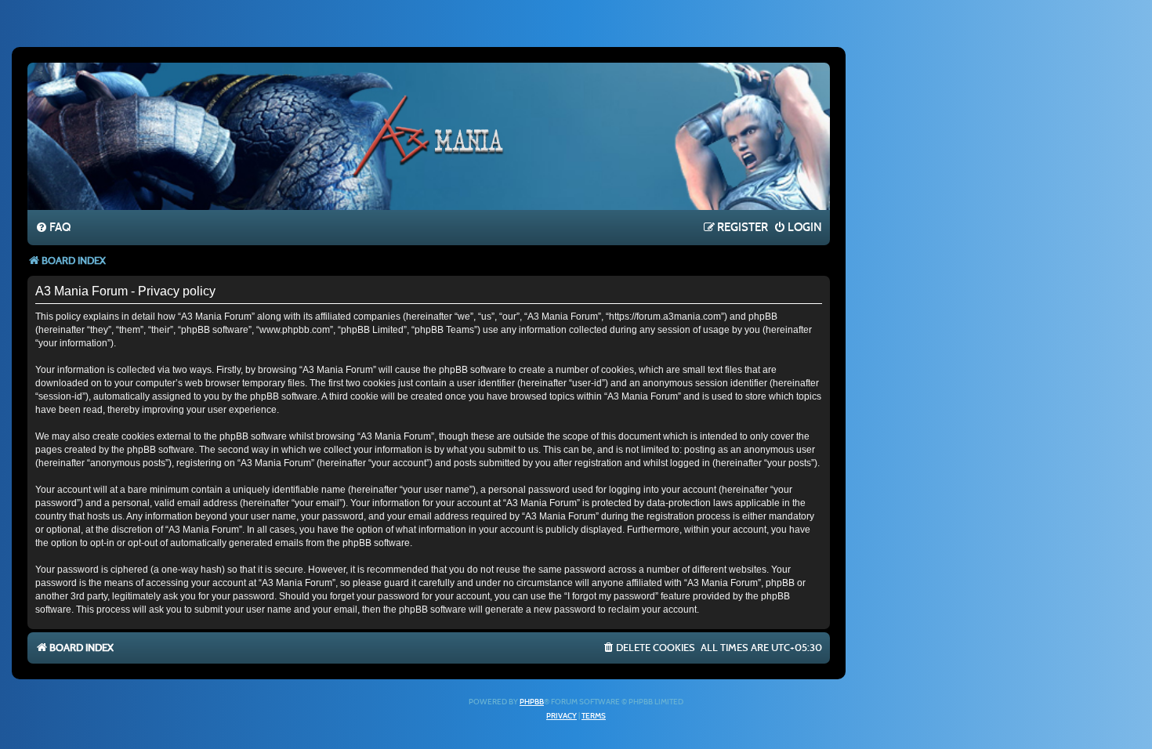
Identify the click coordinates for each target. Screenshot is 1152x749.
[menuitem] (53, 228)
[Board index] (428, 135)
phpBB (532, 702)
